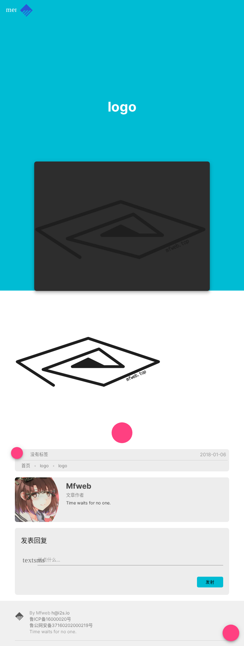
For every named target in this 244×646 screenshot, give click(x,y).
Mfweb (78, 486)
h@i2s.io (60, 613)
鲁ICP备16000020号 (50, 619)
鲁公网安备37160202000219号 (61, 625)
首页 (25, 465)
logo (44, 465)
